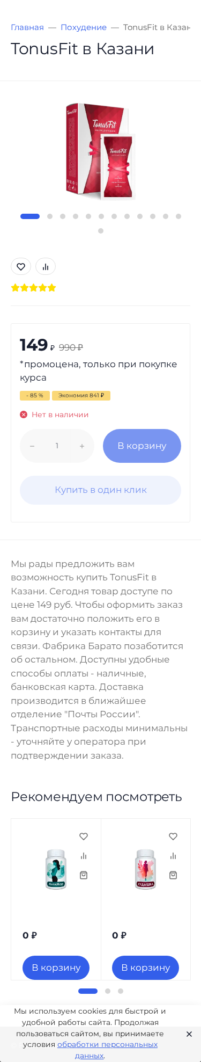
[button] (30, 216)
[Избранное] (83, 836)
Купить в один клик (101, 489)
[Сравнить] (83, 855)
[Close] (186, 1033)
